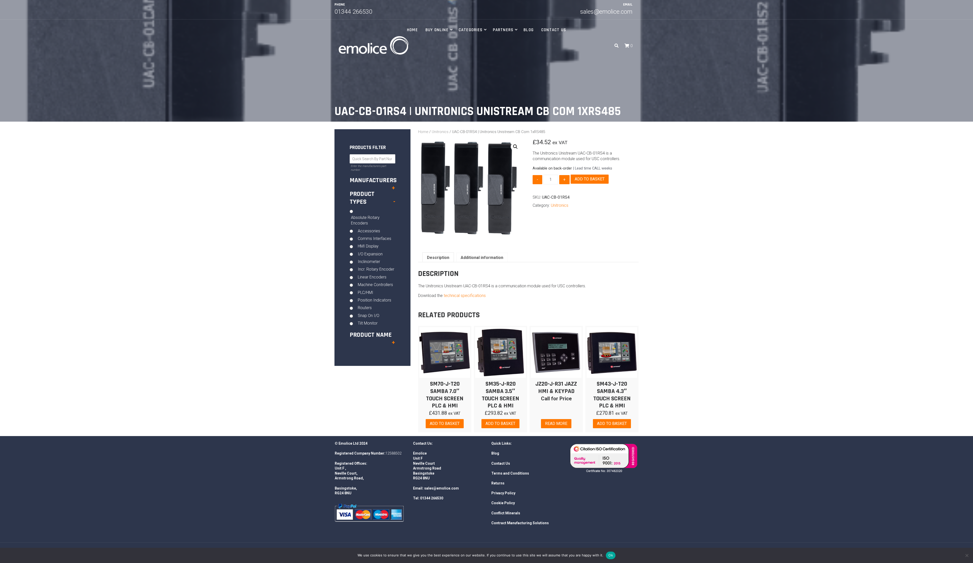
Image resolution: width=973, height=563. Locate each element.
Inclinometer (369, 261)
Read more (556, 423)
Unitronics (440, 131)
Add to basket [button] (445, 423)
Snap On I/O (368, 315)
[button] (627, 45)
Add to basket (590, 179)
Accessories (369, 231)
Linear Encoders (372, 277)
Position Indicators (374, 300)
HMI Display (368, 246)
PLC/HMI (365, 292)
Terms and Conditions (510, 473)
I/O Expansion (370, 254)
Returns (497, 483)
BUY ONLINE (436, 30)
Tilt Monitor (368, 323)
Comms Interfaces (374, 238)
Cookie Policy (503, 503)
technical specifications (465, 295)
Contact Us (553, 30)
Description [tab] (438, 257)
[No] (966, 555)
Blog (528, 30)
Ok (610, 555)
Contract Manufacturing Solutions (520, 523)
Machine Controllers (375, 284)
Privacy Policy (503, 493)
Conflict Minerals (505, 513)
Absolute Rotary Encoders (365, 220)
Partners (503, 30)
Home (412, 30)
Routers (365, 307)
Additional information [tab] (482, 257)
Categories (471, 30)
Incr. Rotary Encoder (376, 269)
